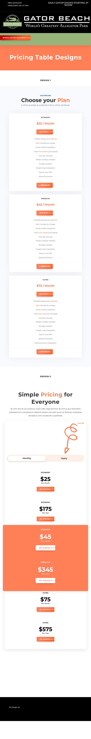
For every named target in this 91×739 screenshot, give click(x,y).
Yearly (64, 458)
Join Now (43, 132)
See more (45, 185)
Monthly (27, 458)
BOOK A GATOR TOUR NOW (14, 38)
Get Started (44, 489)
